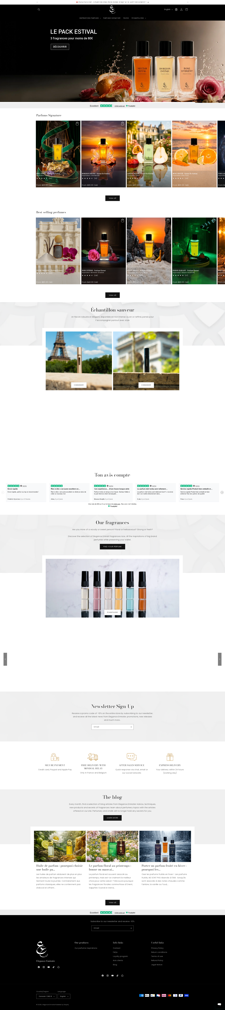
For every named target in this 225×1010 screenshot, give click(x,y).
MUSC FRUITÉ (185, 174)
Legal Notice (156, 964)
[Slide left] (107, 191)
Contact (116, 948)
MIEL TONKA (48, 174)
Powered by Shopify (62, 1005)
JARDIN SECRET (140, 174)
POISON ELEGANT (186, 270)
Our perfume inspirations (86, 948)
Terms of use (157, 956)
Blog (115, 964)
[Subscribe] (130, 727)
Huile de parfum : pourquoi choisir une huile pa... (59, 867)
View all (112, 198)
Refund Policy (157, 960)
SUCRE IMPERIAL (49, 270)
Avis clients (118, 960)
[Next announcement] (187, 2)
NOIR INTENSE (94, 270)
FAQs (115, 952)
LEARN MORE (112, 818)
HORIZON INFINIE (96, 174)
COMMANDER (79, 385)
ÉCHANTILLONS (112, 612)
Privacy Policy (157, 948)
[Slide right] (117, 191)
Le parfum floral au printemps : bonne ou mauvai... (110, 867)
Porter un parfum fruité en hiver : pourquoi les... (164, 867)
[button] (38, 9)
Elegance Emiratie (48, 1005)
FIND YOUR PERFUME (112, 546)
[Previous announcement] (37, 2)
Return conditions (159, 952)
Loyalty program (120, 956)
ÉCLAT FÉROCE (139, 270)
